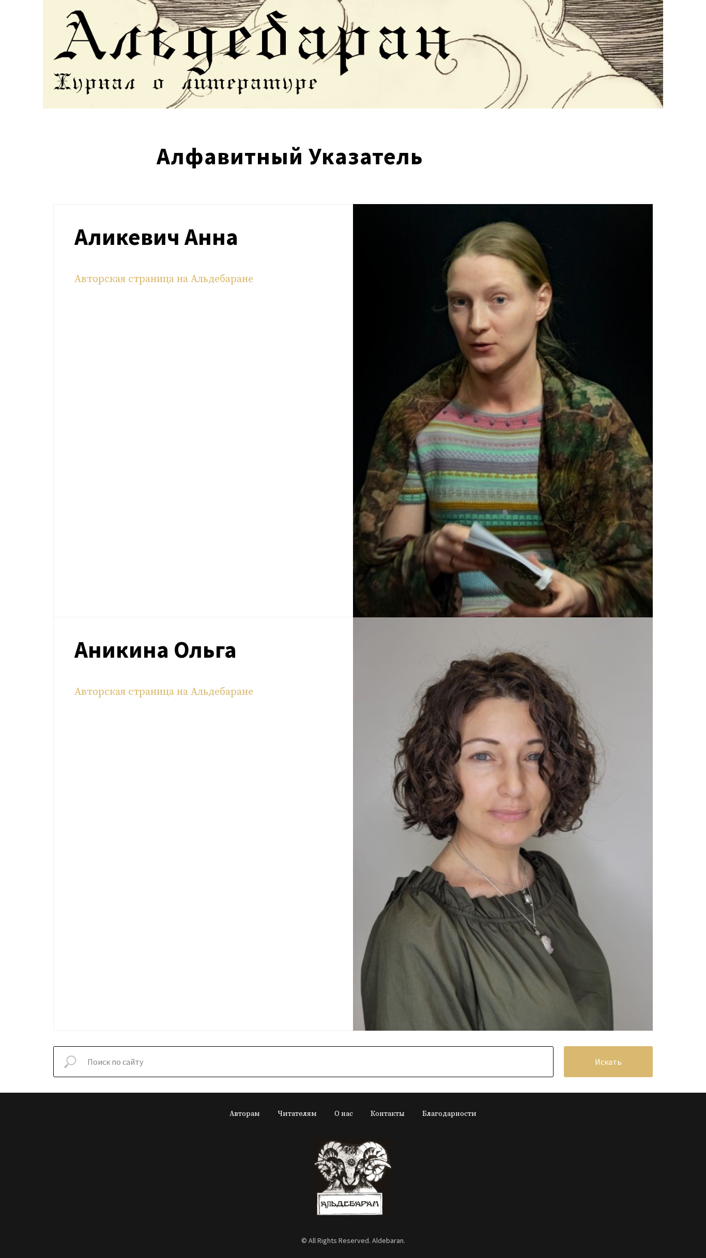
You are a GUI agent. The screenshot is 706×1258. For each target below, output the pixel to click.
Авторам (244, 1114)
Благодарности (449, 1114)
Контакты (388, 1114)
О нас (343, 1114)
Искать (608, 1062)
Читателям (297, 1114)
